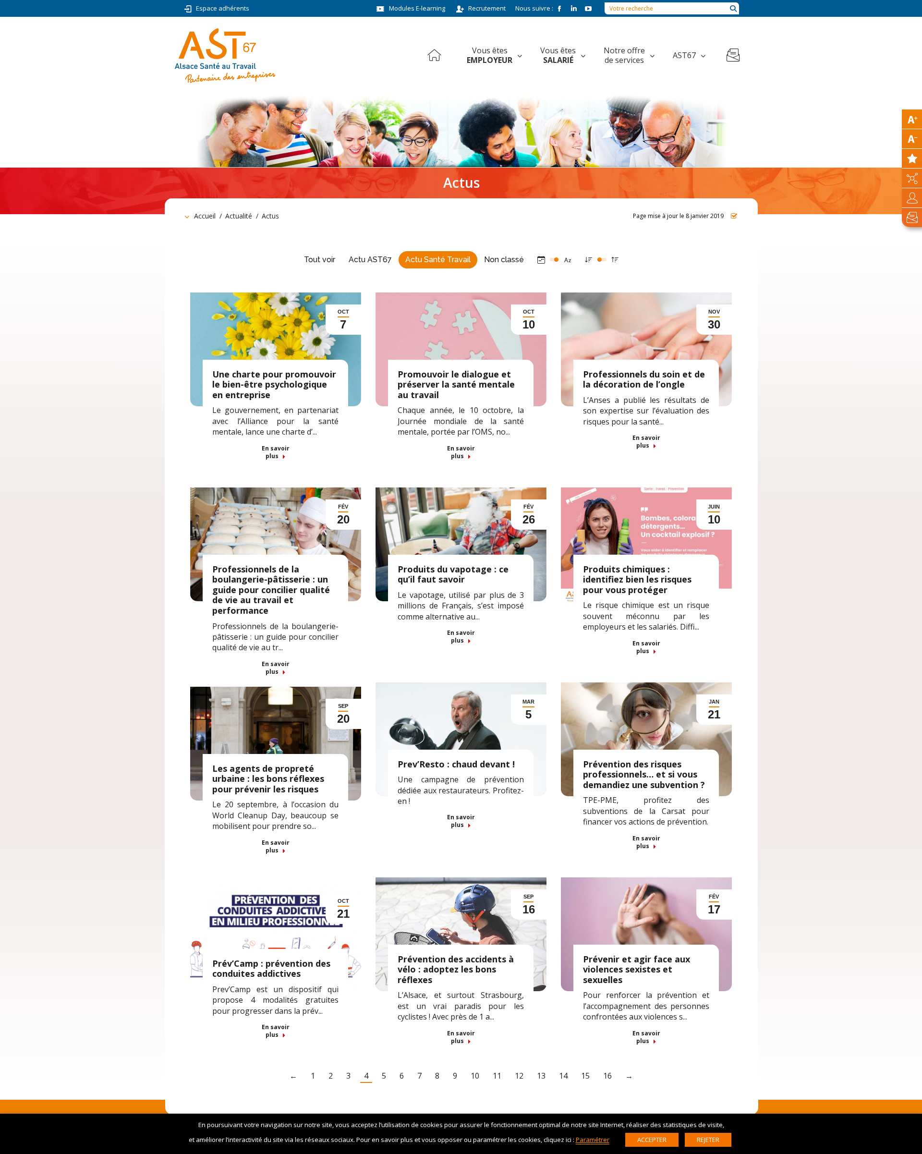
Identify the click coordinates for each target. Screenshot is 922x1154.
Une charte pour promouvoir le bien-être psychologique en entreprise (274, 384)
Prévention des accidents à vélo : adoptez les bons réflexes (456, 969)
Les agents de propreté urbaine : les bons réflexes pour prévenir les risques (268, 779)
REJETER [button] (708, 1139)
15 (585, 1075)
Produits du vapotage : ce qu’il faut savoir (453, 574)
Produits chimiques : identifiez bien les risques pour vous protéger (637, 579)
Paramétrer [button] (592, 1139)
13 (541, 1075)
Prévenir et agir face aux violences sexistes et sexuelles (636, 969)
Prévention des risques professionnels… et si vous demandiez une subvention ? (644, 774)
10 (475, 1075)
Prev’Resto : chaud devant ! (456, 764)
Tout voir (319, 259)
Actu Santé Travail (438, 259)
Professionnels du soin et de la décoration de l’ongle (644, 379)
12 (519, 1075)
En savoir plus (276, 452)
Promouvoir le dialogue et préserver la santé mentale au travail (456, 384)
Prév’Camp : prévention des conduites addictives (271, 969)
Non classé (504, 259)
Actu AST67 (370, 259)
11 (497, 1075)
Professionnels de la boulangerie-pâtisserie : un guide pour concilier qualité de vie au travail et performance (271, 589)
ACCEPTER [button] (652, 1139)
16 (607, 1075)
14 (563, 1075)
